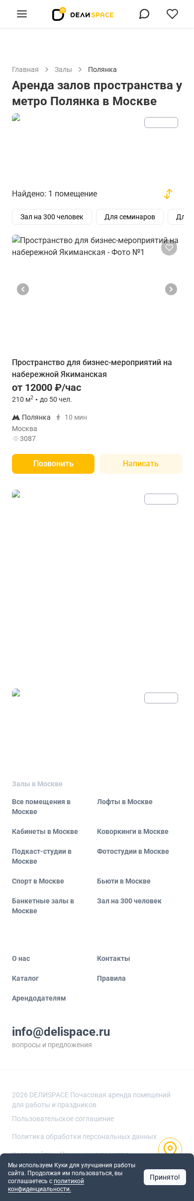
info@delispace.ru (61, 1032)
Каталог (25, 978)
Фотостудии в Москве (133, 851)
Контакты (113, 958)
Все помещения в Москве (41, 807)
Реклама (161, 122)
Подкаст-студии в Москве (42, 856)
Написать (141, 463)
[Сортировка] (168, 194)
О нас (21, 958)
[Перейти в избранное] (172, 14)
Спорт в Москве (38, 881)
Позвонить (53, 463)
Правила (111, 978)
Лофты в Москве (125, 802)
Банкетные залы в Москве (43, 906)
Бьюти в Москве (124, 881)
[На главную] (83, 14)
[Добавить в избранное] (169, 247)
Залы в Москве (37, 784)
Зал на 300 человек (129, 901)
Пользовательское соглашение (63, 1119)
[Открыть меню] (22, 14)
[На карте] (170, 1149)
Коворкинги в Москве (133, 831)
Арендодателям (39, 998)
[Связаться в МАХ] (144, 14)
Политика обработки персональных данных (84, 1136)
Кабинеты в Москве (45, 831)
